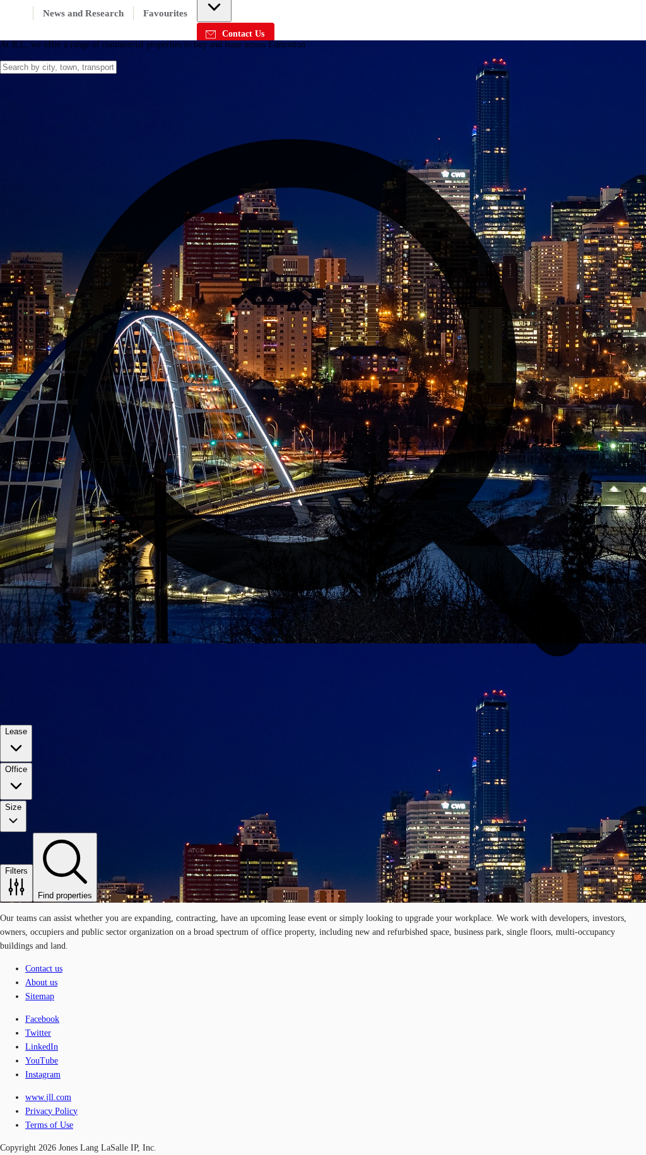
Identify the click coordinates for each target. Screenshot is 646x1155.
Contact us (43, 968)
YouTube (41, 1060)
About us (41, 982)
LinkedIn (41, 1047)
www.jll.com (48, 1097)
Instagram (43, 1074)
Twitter (38, 1033)
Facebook (42, 1019)
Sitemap (39, 996)
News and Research (83, 13)
